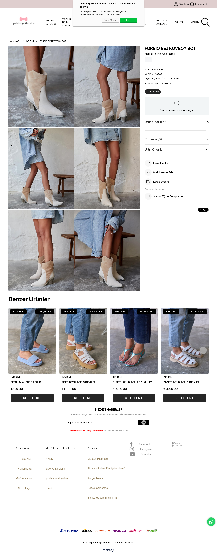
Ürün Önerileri (154, 149)
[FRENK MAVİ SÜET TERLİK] (32, 341)
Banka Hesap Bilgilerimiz (102, 497)
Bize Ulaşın (24, 488)
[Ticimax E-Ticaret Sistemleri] (109, 550)
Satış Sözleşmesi (97, 488)
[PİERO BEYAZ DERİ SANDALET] (83, 341)
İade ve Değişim (55, 468)
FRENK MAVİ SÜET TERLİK (26, 382)
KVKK (49, 458)
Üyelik (49, 488)
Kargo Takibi (95, 478)
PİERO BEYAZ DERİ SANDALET (78, 382)
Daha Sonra (110, 20)
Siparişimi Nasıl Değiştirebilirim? (106, 468)
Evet (128, 20)
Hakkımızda (24, 468)
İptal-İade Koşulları (56, 478)
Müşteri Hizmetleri (98, 458)
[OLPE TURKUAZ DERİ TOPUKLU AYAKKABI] (134, 341)
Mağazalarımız (24, 478)
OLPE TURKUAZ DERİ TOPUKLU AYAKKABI (134, 382)
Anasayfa (24, 458)
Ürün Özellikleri (155, 122)
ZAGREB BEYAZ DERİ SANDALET (181, 382)
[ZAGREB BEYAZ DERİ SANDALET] (185, 341)
